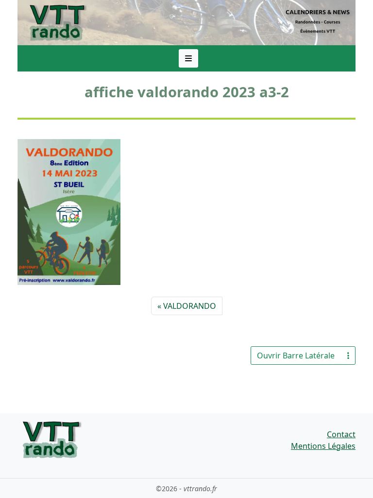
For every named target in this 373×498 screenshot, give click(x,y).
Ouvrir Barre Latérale (296, 355)
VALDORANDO (189, 306)
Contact (341, 434)
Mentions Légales (323, 446)
